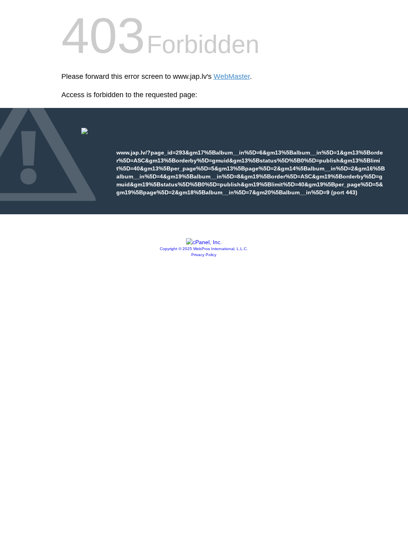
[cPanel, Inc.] (204, 242)
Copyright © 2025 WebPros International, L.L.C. (204, 249)
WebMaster (232, 76)
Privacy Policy (203, 254)
